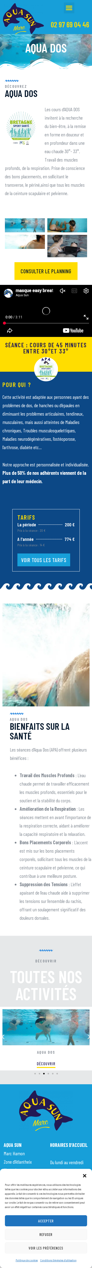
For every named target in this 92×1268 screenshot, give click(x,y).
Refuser (46, 1234)
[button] (84, 1175)
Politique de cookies (27, 1260)
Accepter (46, 1221)
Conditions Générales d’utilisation (58, 1260)
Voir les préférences (46, 1248)
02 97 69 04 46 (70, 24)
